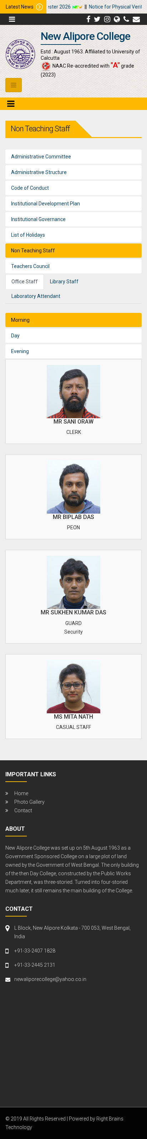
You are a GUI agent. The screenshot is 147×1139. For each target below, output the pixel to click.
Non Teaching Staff (33, 250)
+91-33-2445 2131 (34, 965)
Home (21, 793)
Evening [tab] (20, 351)
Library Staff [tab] (64, 281)
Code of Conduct (30, 188)
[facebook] (88, 19)
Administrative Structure (39, 172)
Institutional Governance (38, 219)
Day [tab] (15, 335)
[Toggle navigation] (13, 85)
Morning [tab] (20, 320)
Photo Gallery (29, 802)
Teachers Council (30, 266)
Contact (23, 810)
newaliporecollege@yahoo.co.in (50, 979)
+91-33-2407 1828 (34, 951)
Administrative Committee (41, 156)
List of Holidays (28, 235)
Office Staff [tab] (24, 281)
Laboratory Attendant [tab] (35, 296)
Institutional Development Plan (45, 203)
